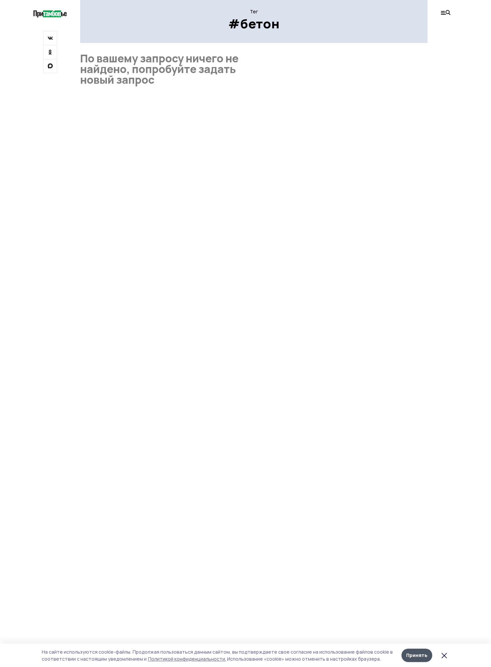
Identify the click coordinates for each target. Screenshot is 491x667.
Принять (417, 655)
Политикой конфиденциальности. (187, 659)
